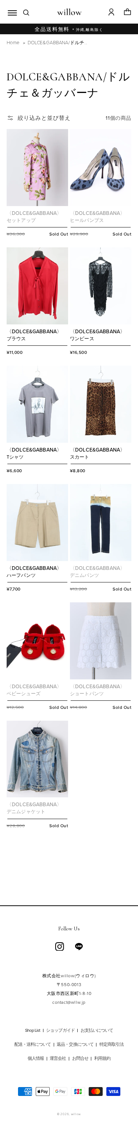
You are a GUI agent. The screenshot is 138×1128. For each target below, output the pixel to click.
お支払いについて (97, 1031)
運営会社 (58, 1059)
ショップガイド (60, 1031)
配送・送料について (32, 1045)
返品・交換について (75, 1045)
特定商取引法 (111, 1045)
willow (76, 1114)
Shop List (32, 1031)
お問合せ (80, 1059)
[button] (11, 12)
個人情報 (36, 1059)
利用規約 (102, 1059)
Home (13, 42)
